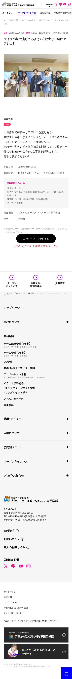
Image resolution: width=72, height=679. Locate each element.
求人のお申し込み (14, 547)
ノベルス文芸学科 (14, 399)
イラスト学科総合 (14, 383)
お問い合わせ (12, 539)
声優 (7, 124)
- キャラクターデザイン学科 (19, 388)
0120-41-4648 (16, 516)
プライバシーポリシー (14, 612)
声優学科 (9, 405)
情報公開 (8, 596)
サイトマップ (10, 591)
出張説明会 (45, 12)
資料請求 (9, 531)
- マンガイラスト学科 (16, 392)
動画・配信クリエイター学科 (19, 368)
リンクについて (11, 602)
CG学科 (8, 362)
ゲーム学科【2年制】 (14, 352)
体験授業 (8, 119)
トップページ (12, 307)
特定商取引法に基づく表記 (16, 607)
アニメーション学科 (15, 374)
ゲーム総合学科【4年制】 (17, 343)
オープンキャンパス (27, 12)
